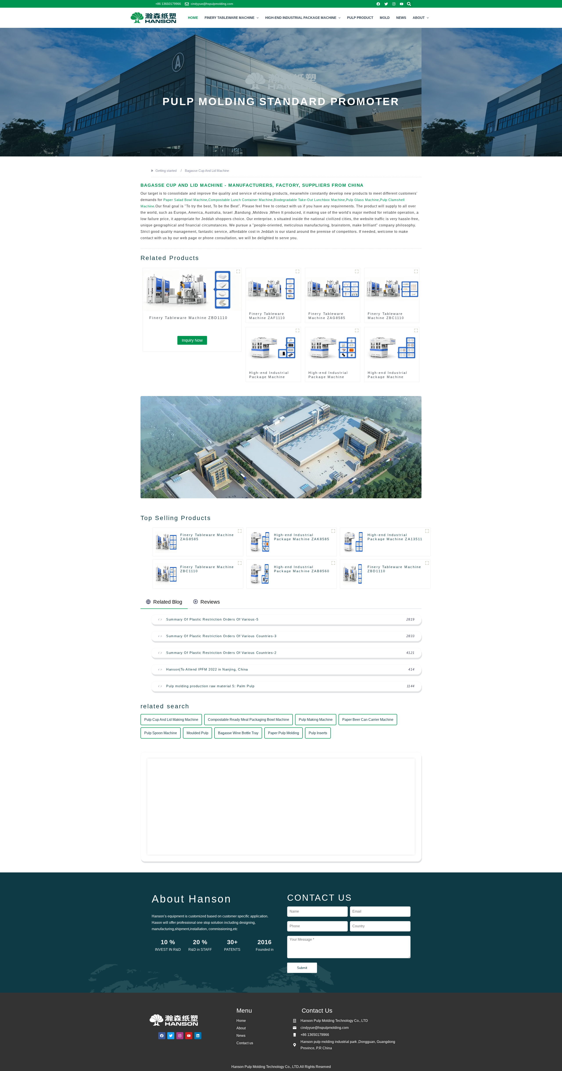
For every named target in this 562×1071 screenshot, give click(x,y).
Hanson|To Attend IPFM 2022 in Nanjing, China (207, 669)
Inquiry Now (192, 340)
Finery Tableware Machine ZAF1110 (267, 316)
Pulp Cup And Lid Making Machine (171, 719)
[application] (256, 18)
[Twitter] (386, 4)
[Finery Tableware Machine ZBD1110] (192, 290)
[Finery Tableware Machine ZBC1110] (391, 289)
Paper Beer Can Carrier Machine (367, 719)
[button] (409, 3)
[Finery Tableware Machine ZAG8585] (332, 289)
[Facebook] (378, 4)
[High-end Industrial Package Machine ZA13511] (391, 348)
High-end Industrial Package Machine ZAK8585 (328, 377)
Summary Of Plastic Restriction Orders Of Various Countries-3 (221, 636)
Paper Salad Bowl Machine (185, 200)
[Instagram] (394, 4)
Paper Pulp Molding (283, 733)
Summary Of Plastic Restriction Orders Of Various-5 (212, 619)
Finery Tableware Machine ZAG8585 (327, 316)
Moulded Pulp (197, 733)
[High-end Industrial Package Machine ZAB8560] (273, 348)
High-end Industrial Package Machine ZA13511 (387, 377)
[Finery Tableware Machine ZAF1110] (273, 289)
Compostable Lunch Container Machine (240, 200)
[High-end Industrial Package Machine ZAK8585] (332, 348)
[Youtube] (401, 4)
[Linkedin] (197, 1035)
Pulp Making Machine (316, 719)
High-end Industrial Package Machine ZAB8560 (269, 377)
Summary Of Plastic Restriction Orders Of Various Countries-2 (221, 653)
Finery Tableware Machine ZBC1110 (386, 316)
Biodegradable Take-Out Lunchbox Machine (309, 200)
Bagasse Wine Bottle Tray (238, 733)
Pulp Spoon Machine (160, 733)
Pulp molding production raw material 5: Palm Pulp (210, 686)
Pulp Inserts (318, 733)
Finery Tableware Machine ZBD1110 (188, 318)
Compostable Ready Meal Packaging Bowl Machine (248, 719)
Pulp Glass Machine (362, 200)
